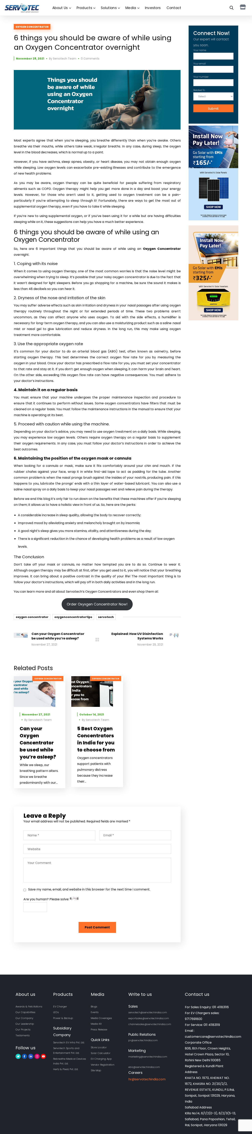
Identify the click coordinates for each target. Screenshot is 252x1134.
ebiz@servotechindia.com (144, 1067)
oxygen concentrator (32, 617)
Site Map (96, 1070)
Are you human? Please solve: (46, 899)
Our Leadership (25, 1024)
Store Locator (99, 1047)
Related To (199, 90)
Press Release (99, 1029)
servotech (106, 617)
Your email (199, 63)
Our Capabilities (25, 1012)
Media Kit (96, 1024)
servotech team (64, 59)
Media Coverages (101, 1018)
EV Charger (60, 1006)
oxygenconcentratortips (73, 617)
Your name (199, 50)
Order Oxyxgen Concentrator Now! (97, 604)
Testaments (23, 1035)
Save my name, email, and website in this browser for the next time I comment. (89, 889)
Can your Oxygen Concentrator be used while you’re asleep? (38, 742)
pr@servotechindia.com (143, 1040)
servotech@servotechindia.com (147, 1012)
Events (95, 1012)
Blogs (94, 1006)
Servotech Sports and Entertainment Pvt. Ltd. (66, 1050)
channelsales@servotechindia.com (149, 1024)
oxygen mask (94, 458)
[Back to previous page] (97, 639)
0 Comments (90, 59)
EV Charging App (101, 1059)
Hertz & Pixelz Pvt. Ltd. (65, 1069)
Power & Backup (63, 1018)
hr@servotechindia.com (147, 1079)
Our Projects (23, 1029)
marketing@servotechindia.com (147, 1057)
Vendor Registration (102, 1065)
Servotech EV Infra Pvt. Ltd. (68, 1042)
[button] (230, 8)
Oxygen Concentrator (32, 27)
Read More (39, 691)
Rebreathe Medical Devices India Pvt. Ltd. (69, 1061)
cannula (122, 458)
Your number (200, 76)
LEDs (56, 1012)
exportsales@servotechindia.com (148, 1018)
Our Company (24, 1018)
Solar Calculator (100, 1053)
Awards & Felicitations (29, 1006)
